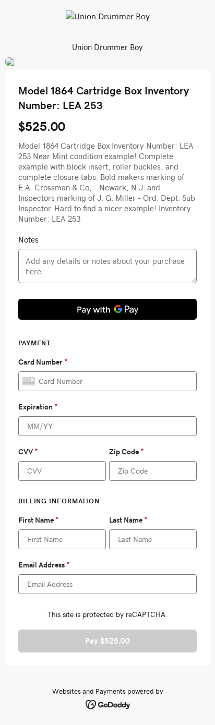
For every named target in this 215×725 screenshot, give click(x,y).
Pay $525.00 (107, 640)
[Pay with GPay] (107, 309)
